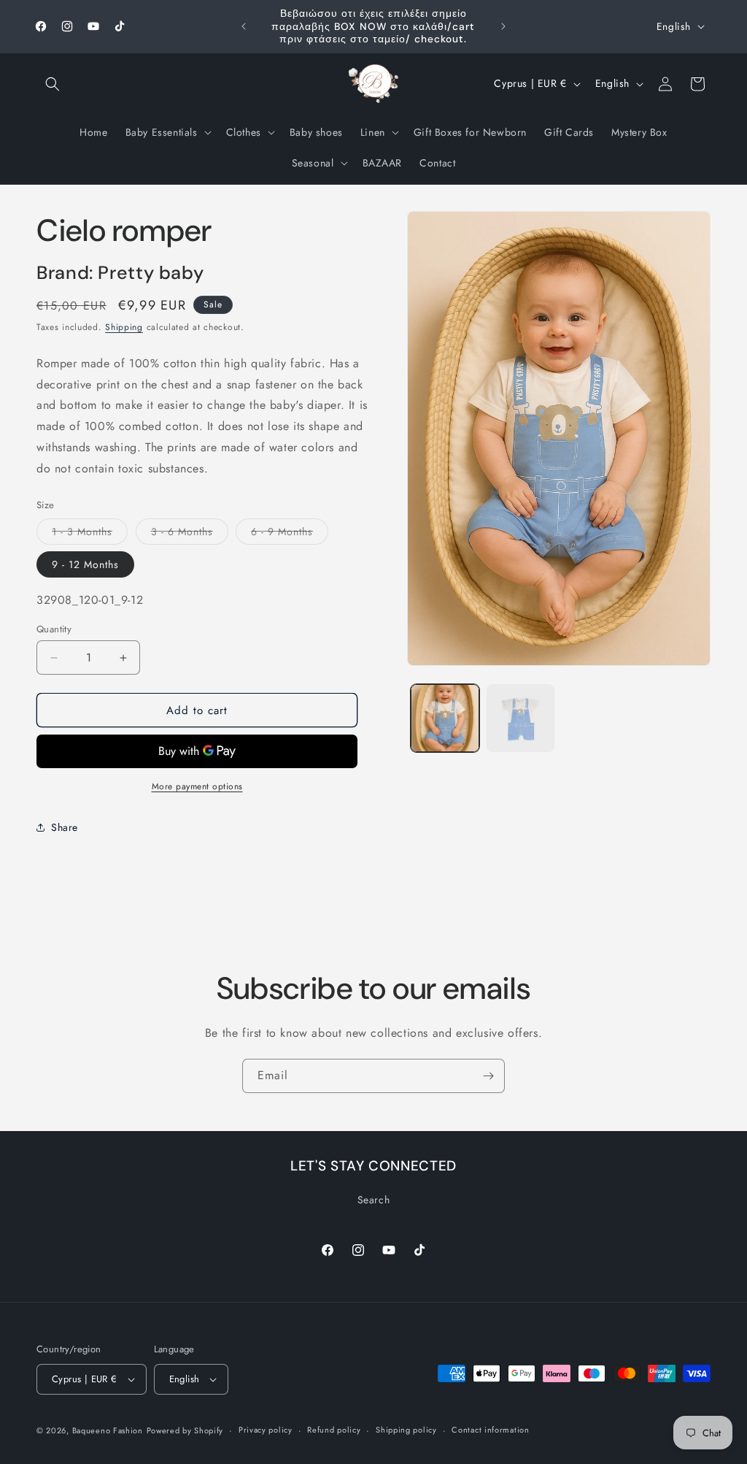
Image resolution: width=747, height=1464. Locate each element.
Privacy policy (266, 1430)
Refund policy (333, 1430)
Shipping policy (406, 1430)
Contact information (490, 1430)
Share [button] (64, 827)
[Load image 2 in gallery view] (520, 718)
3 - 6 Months (189, 534)
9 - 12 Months (85, 564)
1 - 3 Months (90, 534)
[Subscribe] (488, 1076)
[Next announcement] (503, 26)
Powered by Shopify (185, 1430)
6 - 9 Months (289, 534)
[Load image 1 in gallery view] (445, 718)
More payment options (197, 786)
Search (373, 1199)
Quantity (53, 629)
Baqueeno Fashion (107, 1430)
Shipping (124, 327)
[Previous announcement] (244, 26)
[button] (52, 84)
